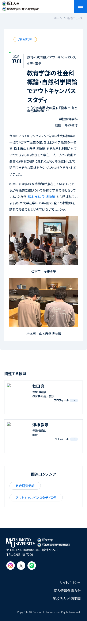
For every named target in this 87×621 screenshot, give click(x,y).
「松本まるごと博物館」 (41, 196)
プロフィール (61, 400)
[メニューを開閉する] (80, 6)
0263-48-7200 (23, 554)
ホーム (58, 18)
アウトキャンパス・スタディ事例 (36, 497)
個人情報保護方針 (67, 590)
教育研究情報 (25, 485)
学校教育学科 (25, 39)
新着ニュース (75, 18)
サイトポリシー (70, 582)
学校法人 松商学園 (67, 598)
